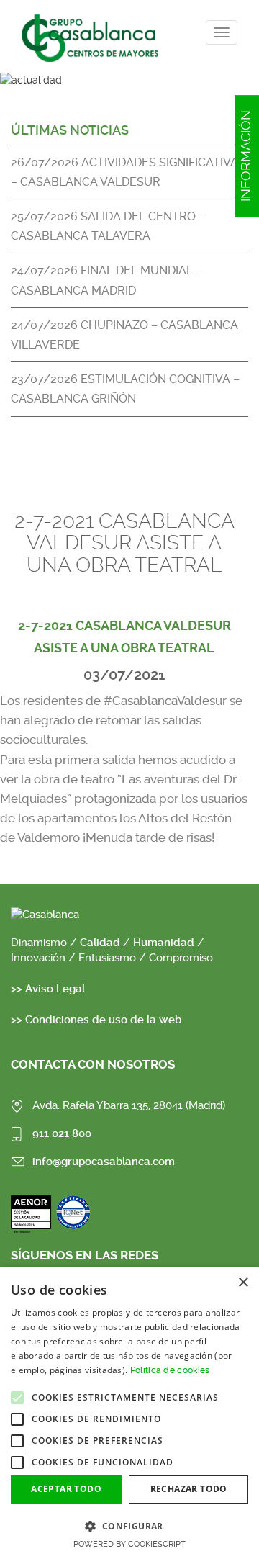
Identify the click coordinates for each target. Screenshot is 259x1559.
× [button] (242, 1282)
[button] (129, 1525)
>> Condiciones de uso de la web (96, 1019)
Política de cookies (170, 1370)
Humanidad (163, 942)
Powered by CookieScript (129, 1544)
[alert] (129, 1413)
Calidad (101, 942)
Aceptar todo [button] (66, 1489)
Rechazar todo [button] (188, 1489)
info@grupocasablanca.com (103, 1161)
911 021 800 (61, 1133)
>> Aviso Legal (48, 988)
